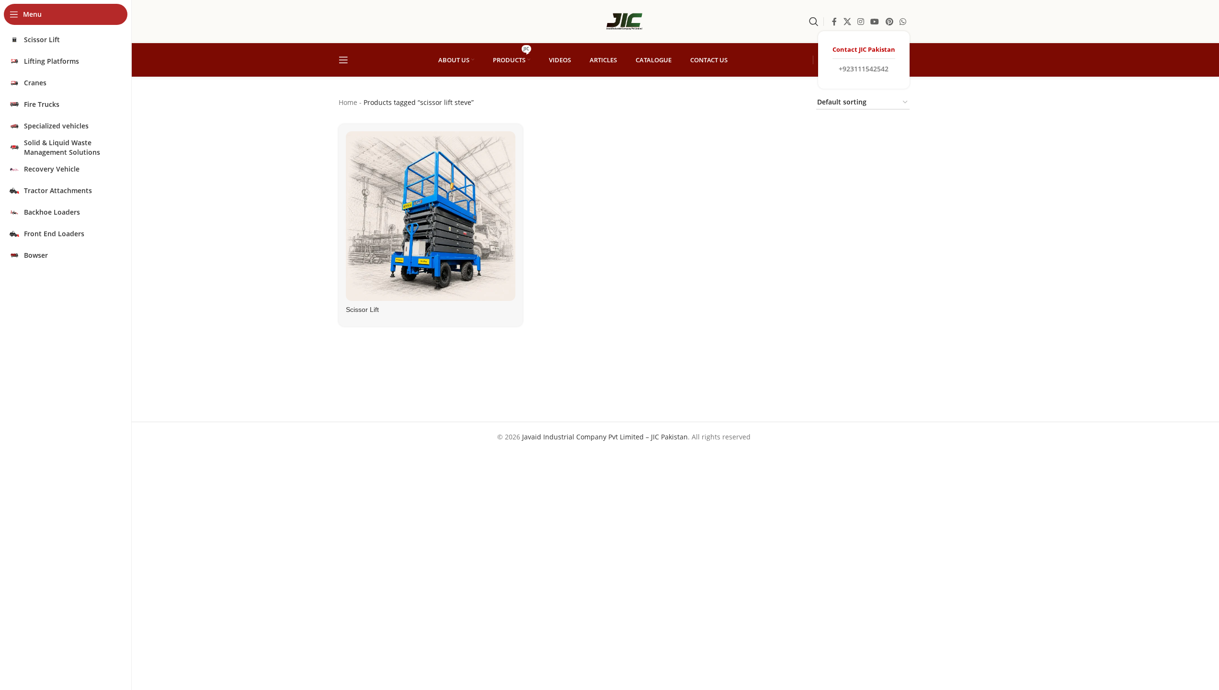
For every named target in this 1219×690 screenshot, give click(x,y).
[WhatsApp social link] (902, 21)
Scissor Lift (362, 309)
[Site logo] (624, 20)
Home (348, 102)
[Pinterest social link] (889, 21)
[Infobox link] (864, 60)
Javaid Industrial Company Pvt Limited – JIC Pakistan (605, 436)
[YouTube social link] (874, 21)
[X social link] (847, 21)
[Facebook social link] (834, 21)
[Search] (813, 21)
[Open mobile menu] (343, 59)
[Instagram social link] (860, 21)
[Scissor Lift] (430, 216)
